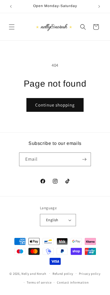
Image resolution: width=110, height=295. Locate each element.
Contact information (73, 282)
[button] (11, 26)
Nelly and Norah (33, 273)
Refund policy (63, 274)
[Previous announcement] (10, 6)
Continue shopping (55, 105)
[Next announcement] (99, 6)
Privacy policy (90, 274)
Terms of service (39, 282)
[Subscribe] (84, 159)
